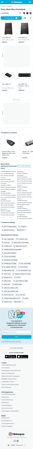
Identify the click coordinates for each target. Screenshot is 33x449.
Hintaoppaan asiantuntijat (9, 411)
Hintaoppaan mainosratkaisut (11, 370)
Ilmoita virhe (16, 100)
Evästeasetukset (6, 426)
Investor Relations (7, 400)
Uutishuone (5, 397)
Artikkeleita (5, 402)
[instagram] (14, 441)
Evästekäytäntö (6, 420)
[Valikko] (2, 2)
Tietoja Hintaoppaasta (8, 365)
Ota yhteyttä (5, 368)
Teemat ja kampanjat (8, 394)
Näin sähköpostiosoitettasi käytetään (11, 341)
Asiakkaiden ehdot (7, 381)
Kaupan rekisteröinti (7, 373)
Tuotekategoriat (6, 405)
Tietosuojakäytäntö (7, 423)
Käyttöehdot (5, 418)
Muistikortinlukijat (7, 6)
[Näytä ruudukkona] (24, 13)
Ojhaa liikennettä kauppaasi (10, 376)
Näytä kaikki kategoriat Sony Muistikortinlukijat (24, 166)
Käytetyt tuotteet (7, 408)
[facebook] (18, 441)
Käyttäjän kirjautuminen (9, 379)
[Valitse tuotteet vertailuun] (25, 18)
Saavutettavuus (6, 387)
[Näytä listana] (27, 13)
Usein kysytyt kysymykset (10, 384)
